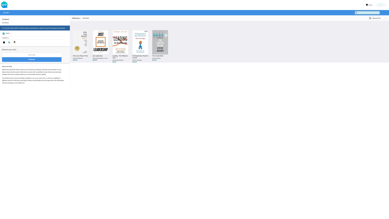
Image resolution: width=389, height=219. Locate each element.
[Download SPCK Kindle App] (14, 42)
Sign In (380, 5)
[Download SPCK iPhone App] (4, 42)
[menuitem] (35, 22)
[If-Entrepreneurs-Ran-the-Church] (140, 38)
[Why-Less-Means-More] (81, 38)
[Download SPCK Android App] (9, 42)
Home (370, 5)
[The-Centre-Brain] (160, 38)
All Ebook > (76, 18)
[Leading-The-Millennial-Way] (121, 38)
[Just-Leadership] (101, 38)
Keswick (86, 18)
